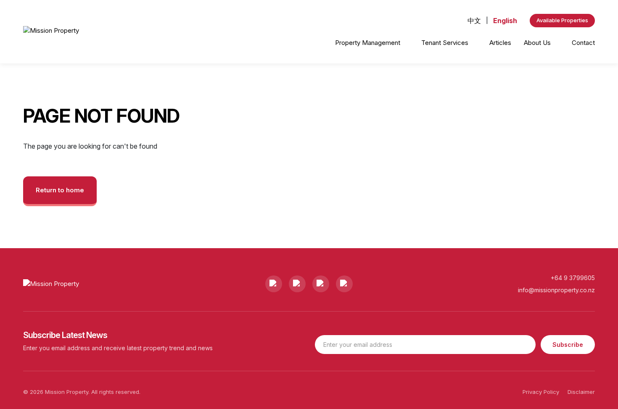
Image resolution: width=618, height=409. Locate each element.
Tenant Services (445, 43)
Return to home (60, 190)
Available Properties (562, 20)
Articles (500, 43)
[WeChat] (320, 283)
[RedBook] (344, 283)
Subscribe (567, 344)
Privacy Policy (541, 391)
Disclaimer (581, 391)
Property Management (368, 43)
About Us (538, 43)
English (505, 20)
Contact (583, 43)
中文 (474, 20)
